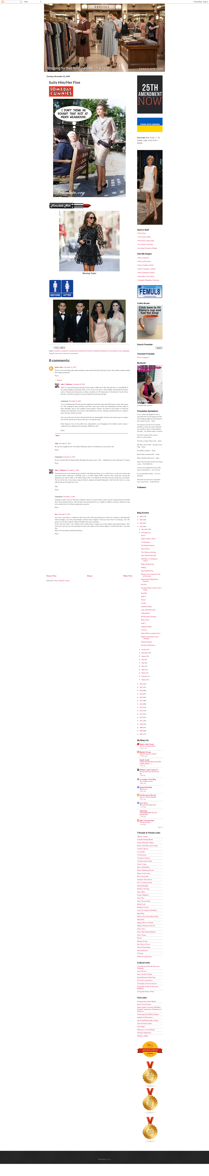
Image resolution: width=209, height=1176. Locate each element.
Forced (143, 600)
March (144, 673)
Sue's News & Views (143, 944)
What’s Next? (145, 620)
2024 (141, 523)
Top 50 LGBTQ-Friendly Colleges (147, 1020)
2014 (141, 710)
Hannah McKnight (146, 787)
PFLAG (139, 938)
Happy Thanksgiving (147, 564)
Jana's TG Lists (142, 971)
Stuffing (143, 567)
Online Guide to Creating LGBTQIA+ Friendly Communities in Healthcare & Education (149, 1009)
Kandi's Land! (144, 760)
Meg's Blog (140, 913)
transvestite (66, 353)
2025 (141, 520)
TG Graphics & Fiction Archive (147, 983)
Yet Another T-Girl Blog (148, 779)
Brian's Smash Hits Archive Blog (147, 845)
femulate (89, 351)
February (144, 676)
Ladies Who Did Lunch (148, 610)
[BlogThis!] (57, 347)
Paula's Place (141, 929)
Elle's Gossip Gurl (142, 876)
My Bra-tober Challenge (148, 616)
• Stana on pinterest (143, 258)
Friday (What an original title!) (150, 633)
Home (89, 575)
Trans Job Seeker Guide (144, 1023)
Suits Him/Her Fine (147, 571)
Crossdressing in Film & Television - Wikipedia (148, 967)
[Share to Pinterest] (64, 347)
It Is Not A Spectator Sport (147, 746)
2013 (141, 714)
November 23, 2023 (75, 401)
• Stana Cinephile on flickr (145, 265)
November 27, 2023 (64, 514)
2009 (141, 727)
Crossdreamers (141, 855)
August (144, 656)
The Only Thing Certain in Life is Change (151, 589)
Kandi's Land (141, 904)
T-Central (140, 953)
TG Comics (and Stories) (145, 980)
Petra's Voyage (141, 935)
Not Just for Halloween (148, 645)
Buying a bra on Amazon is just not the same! (150, 575)
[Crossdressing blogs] (150, 1087)
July (143, 659)
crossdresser (64, 351)
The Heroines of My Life (148, 795)
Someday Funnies (146, 606)
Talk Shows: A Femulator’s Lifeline (149, 560)
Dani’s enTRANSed (143, 867)
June (143, 663)
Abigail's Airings (142, 836)
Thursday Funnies (146, 642)
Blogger (108, 1159)
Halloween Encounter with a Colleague (150, 638)
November (145, 532)
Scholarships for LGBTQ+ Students (148, 1014)
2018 (141, 697)
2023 (141, 526)
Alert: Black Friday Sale (148, 555)
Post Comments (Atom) (62, 580)
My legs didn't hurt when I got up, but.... (149, 772)
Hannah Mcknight (142, 886)
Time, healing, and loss (146, 781)
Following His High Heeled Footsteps (149, 580)
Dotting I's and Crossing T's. (149, 770)
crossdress (57, 351)
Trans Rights (141, 1026)
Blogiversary (143, 789)
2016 (141, 704)
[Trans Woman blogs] (150, 1114)
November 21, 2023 (70, 367)
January (144, 680)
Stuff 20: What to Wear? (148, 539)
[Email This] (55, 347)
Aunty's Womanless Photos (145, 842)
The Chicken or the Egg (148, 552)
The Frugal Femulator (148, 545)
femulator (104, 351)
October (144, 649)
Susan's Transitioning (143, 947)
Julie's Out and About (147, 820)
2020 (141, 690)
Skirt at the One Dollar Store (148, 805)
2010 (141, 724)
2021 (141, 687)
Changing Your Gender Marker (146, 1001)
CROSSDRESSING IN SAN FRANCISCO (148, 814)
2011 (141, 721)
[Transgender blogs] (150, 1142)
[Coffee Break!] (150, 339)
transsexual (58, 353)
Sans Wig (144, 593)
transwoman (74, 353)
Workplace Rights (142, 1036)
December (145, 529)
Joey (56, 514)
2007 (141, 734)
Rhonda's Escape (145, 752)
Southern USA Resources (145, 1017)
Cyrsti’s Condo (141, 864)
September (145, 653)
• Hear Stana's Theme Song (145, 240)
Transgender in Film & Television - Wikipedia (148, 987)
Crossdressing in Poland (144, 861)
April (143, 669)
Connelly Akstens (142, 849)
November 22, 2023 (79, 384)
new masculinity (112, 351)
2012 (141, 717)
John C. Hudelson (66, 384)
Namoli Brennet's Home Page (146, 977)
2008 (141, 731)
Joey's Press (144, 803)
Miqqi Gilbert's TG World (145, 923)
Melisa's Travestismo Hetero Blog (147, 916)
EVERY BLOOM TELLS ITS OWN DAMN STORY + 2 (150, 763)
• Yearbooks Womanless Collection (148, 280)
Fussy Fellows (145, 549)
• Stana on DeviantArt (144, 261)
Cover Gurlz (141, 852)
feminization (82, 351)
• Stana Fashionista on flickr (146, 272)
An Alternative (145, 542)
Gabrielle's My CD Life (144, 879)
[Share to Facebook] (61, 347)
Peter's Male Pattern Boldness (146, 932)
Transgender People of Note (145, 991)
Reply (57, 375)
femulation (96, 351)
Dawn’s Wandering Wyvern (145, 870)
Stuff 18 (143, 596)
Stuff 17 (143, 623)
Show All (160, 827)
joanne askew (59, 367)
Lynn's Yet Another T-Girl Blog (147, 910)
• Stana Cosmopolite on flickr (146, 269)
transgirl (51, 353)
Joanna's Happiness (143, 895)
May (143, 666)
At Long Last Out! (145, 822)
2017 (141, 700)
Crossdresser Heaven (143, 858)
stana (119, 351)
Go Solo (143, 603)
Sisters (143, 535)
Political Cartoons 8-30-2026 (148, 754)
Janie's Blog (141, 892)
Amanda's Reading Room (145, 839)
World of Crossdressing (144, 956)
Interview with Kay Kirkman (148, 797)
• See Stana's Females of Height (147, 248)
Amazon (149, 405)
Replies (59, 380)
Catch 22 (144, 630)
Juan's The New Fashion (144, 974)
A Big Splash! (145, 613)
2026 (141, 516)
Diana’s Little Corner (147, 744)
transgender (125, 351)
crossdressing (73, 351)
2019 (141, 694)
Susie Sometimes (142, 950)
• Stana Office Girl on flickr (145, 276)
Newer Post (51, 575)
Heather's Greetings (143, 889)
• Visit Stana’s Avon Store (145, 244)
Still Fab (143, 584)
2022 (141, 684)
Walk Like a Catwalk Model (146, 1030)
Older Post (127, 575)
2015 (141, 707)
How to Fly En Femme (144, 1004)
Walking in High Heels (144, 1033)
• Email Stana (141, 233)
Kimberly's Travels (143, 907)
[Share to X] (59, 347)
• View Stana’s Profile (144, 237)
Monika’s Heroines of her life (146, 926)
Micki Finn (143, 811)
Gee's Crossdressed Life (144, 882)
